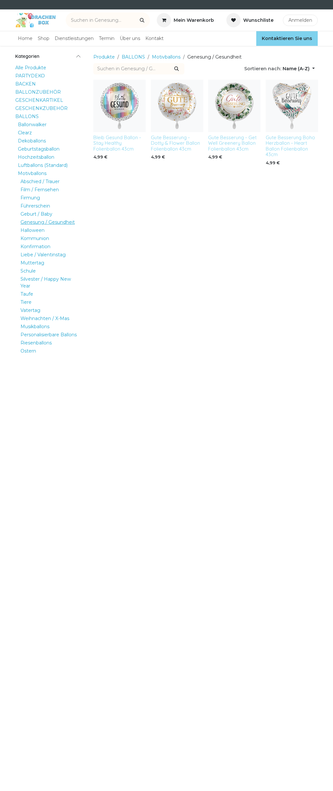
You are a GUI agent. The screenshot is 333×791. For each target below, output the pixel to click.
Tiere (26, 302)
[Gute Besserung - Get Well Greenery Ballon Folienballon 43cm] (234, 106)
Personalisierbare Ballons (48, 335)
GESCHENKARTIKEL (39, 100)
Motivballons (32, 173)
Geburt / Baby (36, 214)
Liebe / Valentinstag (43, 255)
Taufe (26, 294)
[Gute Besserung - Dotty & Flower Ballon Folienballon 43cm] (177, 106)
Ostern (28, 351)
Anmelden (300, 20)
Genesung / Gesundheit (47, 222)
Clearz (25, 133)
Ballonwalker (32, 124)
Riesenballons (36, 343)
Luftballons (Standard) (43, 165)
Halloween (32, 230)
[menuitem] (25, 39)
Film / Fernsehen (39, 190)
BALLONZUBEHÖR (38, 92)
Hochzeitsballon (36, 157)
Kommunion (34, 238)
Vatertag (30, 310)
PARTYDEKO (30, 76)
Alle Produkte (30, 68)
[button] (279, 68)
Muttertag (32, 263)
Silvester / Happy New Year (45, 282)
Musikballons (34, 326)
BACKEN (25, 84)
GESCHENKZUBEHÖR (41, 108)
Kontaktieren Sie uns (287, 38)
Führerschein (35, 206)
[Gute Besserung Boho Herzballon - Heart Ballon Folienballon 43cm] (292, 106)
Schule (28, 271)
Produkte (104, 57)
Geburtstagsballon (39, 149)
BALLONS (27, 116)
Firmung (30, 198)
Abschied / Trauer (40, 181)
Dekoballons (32, 141)
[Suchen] (142, 20)
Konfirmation (35, 246)
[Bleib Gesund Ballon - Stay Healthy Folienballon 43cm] (119, 106)
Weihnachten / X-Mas (44, 318)
